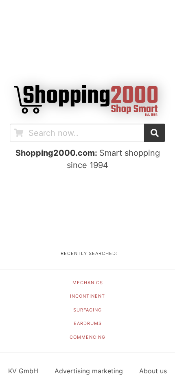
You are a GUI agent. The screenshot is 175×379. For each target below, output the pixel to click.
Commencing (87, 337)
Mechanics (87, 282)
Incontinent (87, 296)
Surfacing (87, 310)
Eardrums (88, 323)
